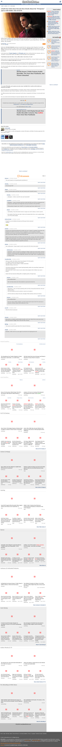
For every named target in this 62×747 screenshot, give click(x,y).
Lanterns (43, 379)
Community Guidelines (33, 147)
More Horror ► (43, 565)
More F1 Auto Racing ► (41, 644)
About (11, 733)
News (22, 4)
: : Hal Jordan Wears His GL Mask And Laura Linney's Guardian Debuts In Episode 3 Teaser (53, 13)
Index (4, 733)
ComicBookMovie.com (9, 152)
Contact (41, 733)
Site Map (7, 733)
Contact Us (2, 745)
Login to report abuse (41, 182)
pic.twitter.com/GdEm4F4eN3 (27, 104)
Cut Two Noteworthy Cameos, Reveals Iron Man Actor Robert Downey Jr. (54, 32)
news (6, 6)
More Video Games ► (41, 526)
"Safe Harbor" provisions (31, 145)
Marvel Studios (20, 362)
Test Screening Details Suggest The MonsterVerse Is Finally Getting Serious (54, 28)
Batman (21, 379)
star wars (13, 6)
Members (39, 4)
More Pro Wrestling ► (41, 721)
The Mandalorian (19, 344)
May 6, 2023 (28, 106)
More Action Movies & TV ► (40, 681)
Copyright (33, 733)
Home (2, 6)
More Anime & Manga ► (40, 487)
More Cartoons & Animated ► (39, 605)
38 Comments (24, 176)
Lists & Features (32, 4)
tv (8, 6)
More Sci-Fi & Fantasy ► (41, 448)
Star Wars (6, 44)
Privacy (29, 733)
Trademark (37, 733)
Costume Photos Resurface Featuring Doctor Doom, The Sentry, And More (53, 23)
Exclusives (26, 4)
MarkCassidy (4, 43)
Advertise (44, 733)
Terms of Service (24, 147)
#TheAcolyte (16, 104)
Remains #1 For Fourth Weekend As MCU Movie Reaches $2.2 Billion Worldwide (54, 18)
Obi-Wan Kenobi (42, 344)
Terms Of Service (16, 733)
